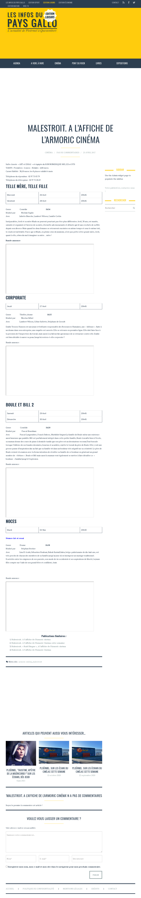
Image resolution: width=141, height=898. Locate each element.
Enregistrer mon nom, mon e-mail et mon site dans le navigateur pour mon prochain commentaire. (54, 866)
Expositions (122, 63)
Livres (98, 63)
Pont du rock (78, 63)
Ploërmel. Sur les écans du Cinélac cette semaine (54, 769)
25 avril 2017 (89, 152)
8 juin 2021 (21, 780)
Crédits (95, 888)
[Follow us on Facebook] (129, 2)
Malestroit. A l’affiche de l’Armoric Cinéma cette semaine (38, 643)
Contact (115, 2)
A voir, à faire (37, 63)
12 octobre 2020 (54, 775)
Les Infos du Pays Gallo (15, 2)
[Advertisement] (98, 33)
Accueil (10, 888)
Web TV (26, 5)
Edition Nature (14, 5)
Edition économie (65, 2)
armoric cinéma (25, 661)
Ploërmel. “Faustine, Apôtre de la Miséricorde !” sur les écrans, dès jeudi (20, 773)
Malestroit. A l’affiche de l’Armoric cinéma (31, 639)
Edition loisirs (49, 2)
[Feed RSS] (123, 2)
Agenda (16, 63)
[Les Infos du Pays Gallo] (32, 21)
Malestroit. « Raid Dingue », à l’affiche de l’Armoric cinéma (38, 646)
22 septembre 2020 (87, 775)
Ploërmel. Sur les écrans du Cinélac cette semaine (87, 769)
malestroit (37, 661)
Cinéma (58, 63)
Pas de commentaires (68, 152)
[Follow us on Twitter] (133, 2)
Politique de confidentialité (38, 888)
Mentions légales (72, 888)
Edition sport (34, 2)
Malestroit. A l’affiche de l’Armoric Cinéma (31, 649)
